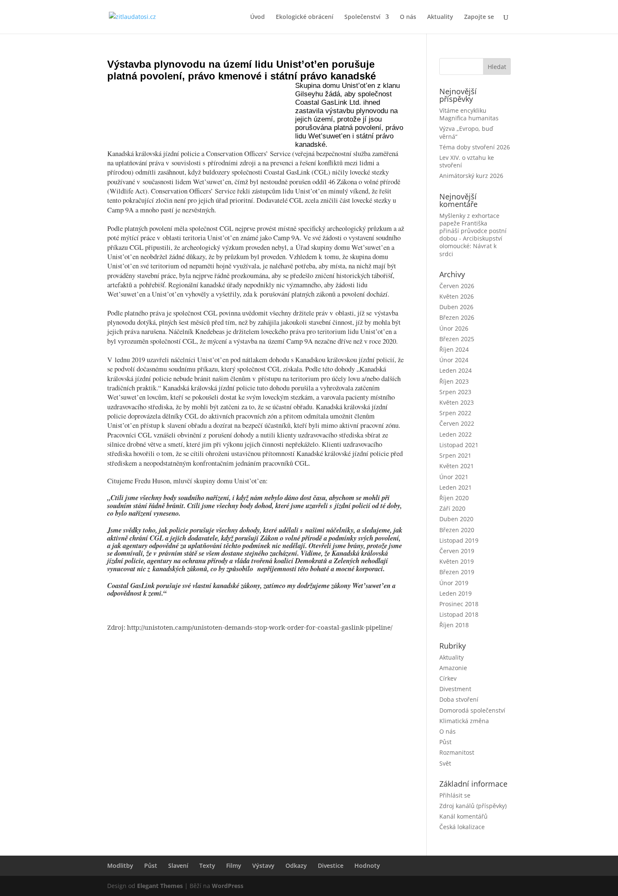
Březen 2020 (456, 530)
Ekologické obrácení (304, 17)
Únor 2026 (453, 328)
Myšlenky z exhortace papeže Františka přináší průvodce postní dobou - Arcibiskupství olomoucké (473, 231)
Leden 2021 (455, 487)
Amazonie (453, 668)
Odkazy (296, 865)
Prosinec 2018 (458, 604)
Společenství (362, 17)
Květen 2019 (456, 561)
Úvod (257, 17)
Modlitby (120, 865)
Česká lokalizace (462, 827)
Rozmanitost (456, 752)
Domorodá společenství (472, 710)
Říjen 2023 (454, 381)
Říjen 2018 (454, 625)
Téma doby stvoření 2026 (474, 147)
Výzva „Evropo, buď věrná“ (466, 132)
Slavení (178, 865)
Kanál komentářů (463, 816)
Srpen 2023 (455, 392)
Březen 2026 (456, 317)
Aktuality (440, 17)
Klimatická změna (464, 721)
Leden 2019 (455, 593)
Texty (207, 865)
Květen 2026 (456, 296)
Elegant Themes (160, 886)
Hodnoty (367, 865)
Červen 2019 (456, 551)
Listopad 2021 (458, 445)
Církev (448, 678)
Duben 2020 (456, 519)
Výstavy (263, 865)
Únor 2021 (453, 477)
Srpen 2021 (455, 455)
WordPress (227, 886)
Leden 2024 (455, 370)
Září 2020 (452, 508)
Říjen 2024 (454, 349)
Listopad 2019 (458, 540)
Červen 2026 (456, 286)
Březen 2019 (456, 572)
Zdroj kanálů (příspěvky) (473, 806)
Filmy (233, 865)
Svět (445, 763)
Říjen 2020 (454, 498)
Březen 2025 (456, 339)
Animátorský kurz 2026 (471, 176)
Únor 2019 (453, 583)
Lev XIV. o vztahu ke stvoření (466, 161)
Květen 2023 (456, 402)
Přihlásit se (454, 795)
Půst (445, 742)
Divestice (330, 865)
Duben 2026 (456, 307)
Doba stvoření (458, 699)
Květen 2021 (456, 466)
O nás (408, 17)
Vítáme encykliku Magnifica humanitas (469, 114)
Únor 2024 (453, 360)
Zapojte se (479, 17)
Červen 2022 (456, 423)
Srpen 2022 (455, 413)
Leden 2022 (455, 434)
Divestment (455, 689)
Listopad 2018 (458, 614)
